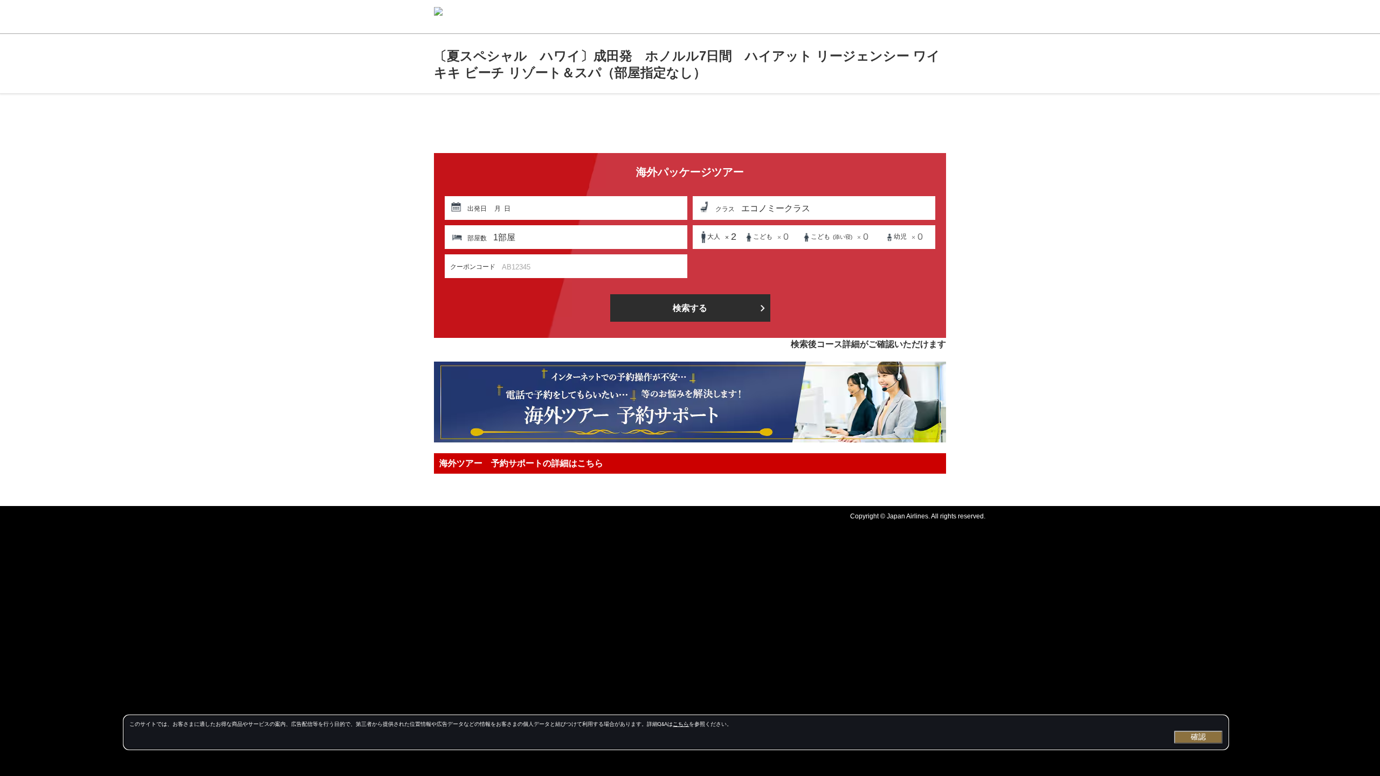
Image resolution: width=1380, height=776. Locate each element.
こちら (681, 724)
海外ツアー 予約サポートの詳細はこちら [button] (521, 463)
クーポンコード (472, 267)
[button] (566, 208)
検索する (690, 308)
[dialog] (676, 732)
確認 (1198, 736)
